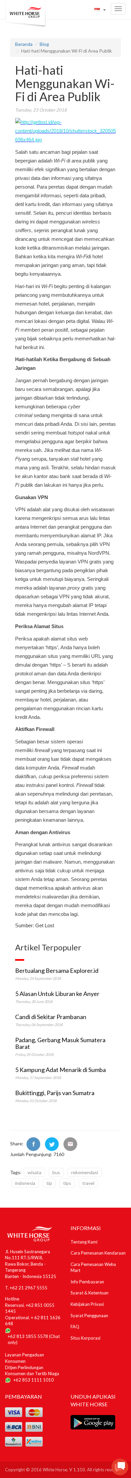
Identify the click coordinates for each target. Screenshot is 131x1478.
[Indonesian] (100, 9)
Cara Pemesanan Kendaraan (98, 1253)
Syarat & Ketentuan (89, 1292)
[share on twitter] (51, 1143)
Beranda (24, 44)
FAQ (75, 1326)
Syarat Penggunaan (89, 1315)
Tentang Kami (84, 1242)
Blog (44, 44)
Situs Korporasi (85, 1338)
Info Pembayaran (87, 1281)
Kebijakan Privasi (87, 1304)
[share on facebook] (33, 1143)
